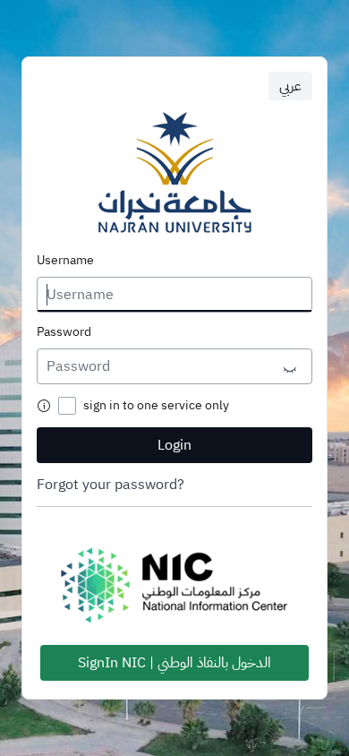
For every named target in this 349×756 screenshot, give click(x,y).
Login (174, 445)
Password (64, 332)
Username (65, 261)
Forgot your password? (110, 484)
